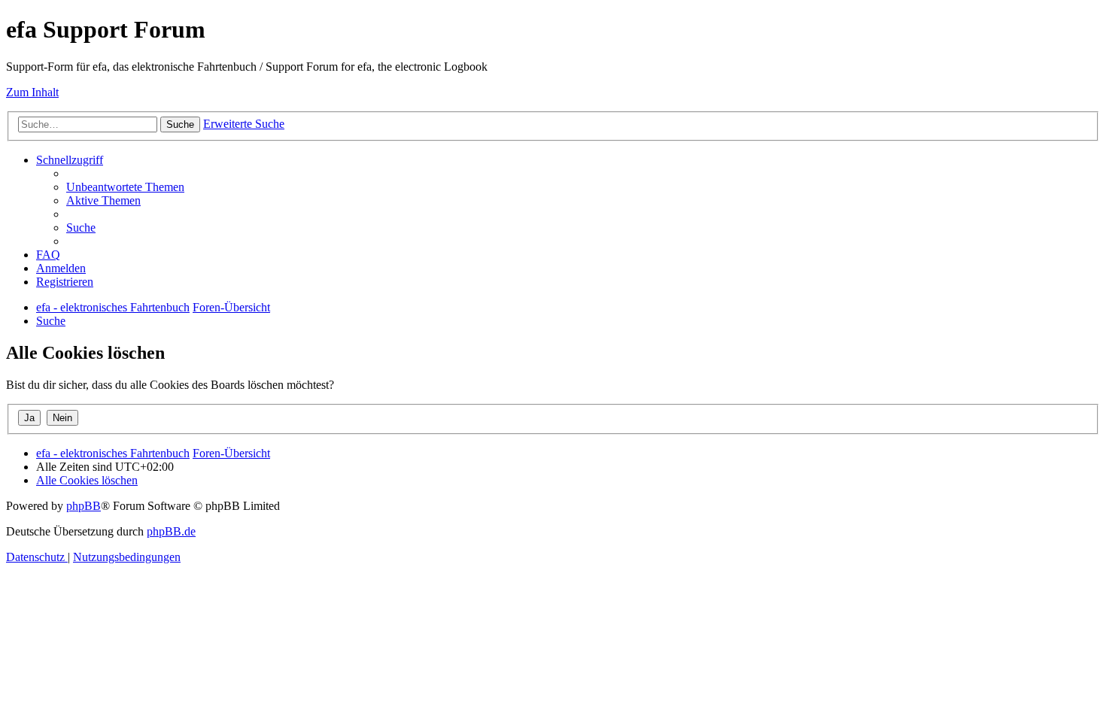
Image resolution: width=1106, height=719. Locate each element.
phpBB (83, 505)
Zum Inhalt (32, 92)
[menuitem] (125, 187)
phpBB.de (171, 531)
